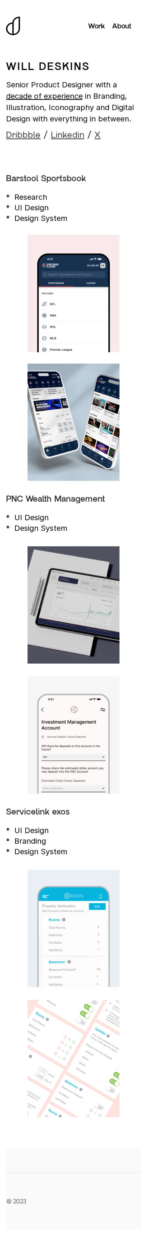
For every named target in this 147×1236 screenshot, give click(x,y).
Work (96, 26)
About (121, 26)
